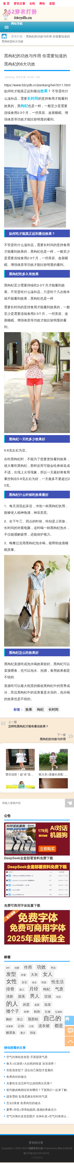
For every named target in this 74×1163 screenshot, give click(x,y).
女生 (24, 982)
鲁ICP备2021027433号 (36, 1153)
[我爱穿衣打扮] (37, 14)
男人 (34, 995)
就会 (34, 982)
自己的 (52, 1018)
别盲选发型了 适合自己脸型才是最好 (29, 1070)
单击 (53, 967)
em (8, 967)
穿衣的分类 (36, 1142)
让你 (21, 1026)
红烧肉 (58, 1011)
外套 (23, 974)
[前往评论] (69, 1030)
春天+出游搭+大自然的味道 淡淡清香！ (31, 1063)
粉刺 (37, 1011)
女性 (32, 3)
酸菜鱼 (10, 1032)
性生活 (57, 981)
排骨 (10, 989)
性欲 (44, 982)
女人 (48, 973)
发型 (52, 3)
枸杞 (24, 105)
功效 (41, 966)
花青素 (9, 1026)
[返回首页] (69, 1020)
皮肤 (37, 1004)
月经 (33, 988)
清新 (9, 996)
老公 (20, 1019)
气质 (59, 989)
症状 (47, 996)
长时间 (32, 98)
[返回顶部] (69, 1041)
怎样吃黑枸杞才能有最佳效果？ (28, 726)
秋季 (26, 1011)
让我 (31, 1026)
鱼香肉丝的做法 (16, 1076)
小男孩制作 (37, 1157)
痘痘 (58, 996)
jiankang (10, 77)
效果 (44, 90)
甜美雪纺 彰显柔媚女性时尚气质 (26, 1096)
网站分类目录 (65, 1148)
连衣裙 (44, 1025)
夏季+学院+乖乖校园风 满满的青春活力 (31, 1109)
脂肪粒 (33, 1018)
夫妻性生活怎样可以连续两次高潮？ (29, 1083)
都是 (58, 1025)
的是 (26, 1004)
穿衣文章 (19, 3)
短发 (47, 1004)
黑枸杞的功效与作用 (53, 739)
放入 (21, 989)
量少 (22, 1032)
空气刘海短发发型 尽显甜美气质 (26, 1057)
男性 (42, 3)
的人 (12, 1003)
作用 (28, 967)
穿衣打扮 (17, 36)
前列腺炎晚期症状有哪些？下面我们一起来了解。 (38, 1090)
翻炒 (9, 1019)
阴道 (33, 1033)
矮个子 (12, 1011)
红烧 (47, 1012)
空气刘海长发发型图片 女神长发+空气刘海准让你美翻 (38, 1116)
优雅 (17, 967)
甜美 (21, 996)
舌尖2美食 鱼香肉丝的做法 (23, 1103)
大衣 (34, 974)
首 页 (6, 3)
